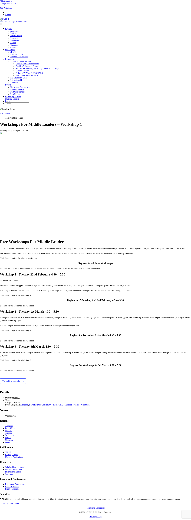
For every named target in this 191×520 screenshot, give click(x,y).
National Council (12, 99)
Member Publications (19, 57)
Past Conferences (17, 92)
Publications (10, 50)
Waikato (13, 33)
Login (7, 101)
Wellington (14, 40)
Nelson (13, 43)
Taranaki (14, 38)
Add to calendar (13, 381)
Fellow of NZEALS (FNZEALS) (29, 73)
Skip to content (6, 1)
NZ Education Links (18, 78)
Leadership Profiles (13, 96)
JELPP (13, 52)
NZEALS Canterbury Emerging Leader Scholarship (37, 68)
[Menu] (1, 24)
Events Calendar (17, 89)
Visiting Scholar (22, 71)
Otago (12, 47)
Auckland (14, 31)
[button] (18, 258)
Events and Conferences (20, 87)
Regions (8, 28)
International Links (18, 80)
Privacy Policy (95, 517)
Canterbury (15, 45)
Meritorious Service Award (27, 75)
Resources (9, 59)
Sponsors (14, 82)
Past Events (15, 94)
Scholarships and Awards (20, 61)
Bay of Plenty (16, 35)
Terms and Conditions (96, 508)
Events (8, 85)
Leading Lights (16, 54)
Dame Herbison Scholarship (27, 64)
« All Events (5, 113)
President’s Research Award (27, 66)
